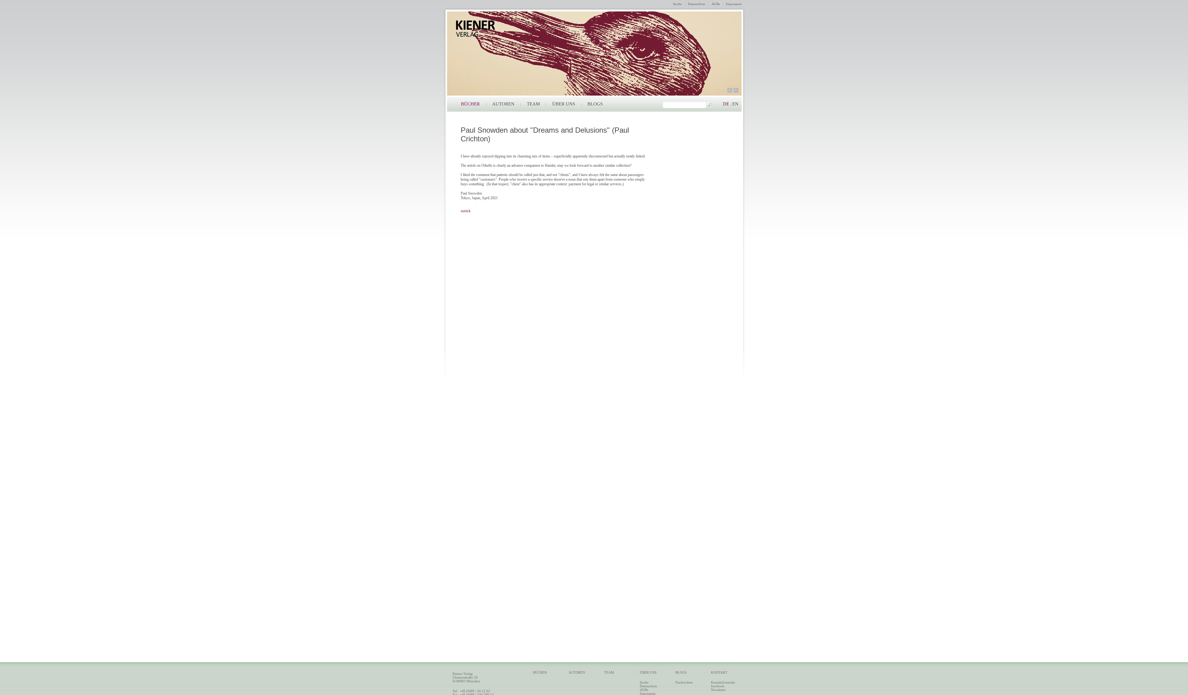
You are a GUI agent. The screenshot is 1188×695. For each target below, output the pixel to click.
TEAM (533, 103)
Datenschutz (696, 4)
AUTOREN (503, 103)
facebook (717, 686)
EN (735, 103)
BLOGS (595, 103)
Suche (677, 4)
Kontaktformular (723, 682)
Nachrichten (684, 682)
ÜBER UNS (563, 103)
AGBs (716, 4)
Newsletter (718, 690)
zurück (466, 211)
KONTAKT (719, 672)
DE (726, 103)
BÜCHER (470, 103)
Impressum (734, 4)
